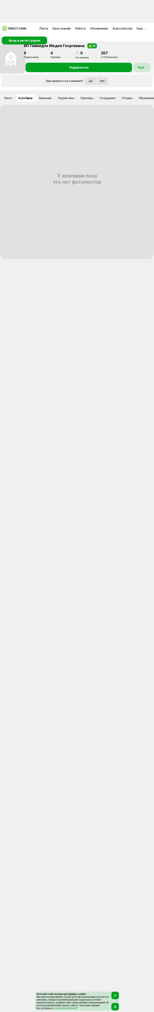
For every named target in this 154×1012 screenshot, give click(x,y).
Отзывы (128, 98)
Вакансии (46, 98)
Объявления (99, 28)
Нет (102, 81)
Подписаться (78, 67)
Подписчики (67, 98)
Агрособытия (122, 28)
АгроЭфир (26, 98)
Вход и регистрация (24, 40)
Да (90, 81)
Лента (43, 28)
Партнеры (87, 98)
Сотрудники (108, 98)
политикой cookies (65, 1008)
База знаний (61, 28)
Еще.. (140, 28)
